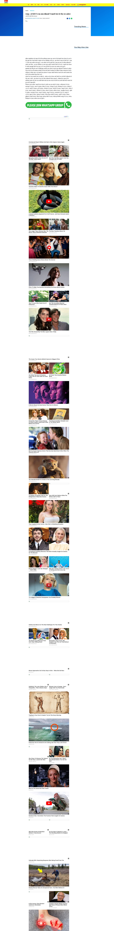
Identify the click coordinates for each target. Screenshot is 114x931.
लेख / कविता (73, 4)
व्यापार (51, 4)
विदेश (38, 4)
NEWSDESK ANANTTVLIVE (33, 18)
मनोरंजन (62, 4)
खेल (54, 4)
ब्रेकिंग (32, 4)
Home (26, 10)
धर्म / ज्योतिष (46, 4)
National (32, 10)
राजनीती (58, 4)
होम (28, 4)
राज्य (42, 4)
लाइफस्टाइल (68, 4)
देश (35, 4)
